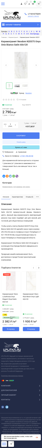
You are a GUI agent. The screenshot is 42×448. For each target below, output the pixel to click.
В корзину (11, 329)
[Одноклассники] (7, 176)
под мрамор (17, 187)
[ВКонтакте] (3, 176)
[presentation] (6, 65)
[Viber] (17, 176)
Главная (4, 37)
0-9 (27, 34)
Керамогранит (13, 37)
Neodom (28, 93)
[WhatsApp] (13, 176)
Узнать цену (21, 142)
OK (37, 437)
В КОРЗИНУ (21, 136)
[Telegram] (10, 176)
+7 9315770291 (34, 14)
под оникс (26, 187)
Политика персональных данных (12, 376)
